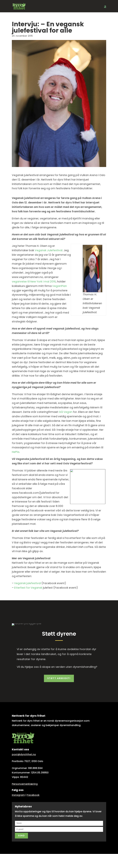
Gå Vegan (65, 412)
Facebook (33, 795)
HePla (15, 452)
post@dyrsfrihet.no (24, 754)
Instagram (18, 795)
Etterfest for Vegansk (28, 588)
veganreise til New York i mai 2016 (34, 281)
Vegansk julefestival (27, 583)
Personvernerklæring (25, 784)
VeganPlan (59, 286)
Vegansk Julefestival (48, 250)
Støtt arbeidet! (59, 678)
